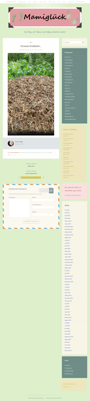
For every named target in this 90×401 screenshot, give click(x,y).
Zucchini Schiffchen (68, 134)
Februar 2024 (68, 254)
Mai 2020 (67, 328)
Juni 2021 (67, 306)
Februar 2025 (68, 221)
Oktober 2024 (68, 232)
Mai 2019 (67, 342)
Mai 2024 (67, 245)
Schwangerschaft (22, 1)
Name (34, 198)
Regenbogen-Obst (68, 147)
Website (34, 212)
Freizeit (67, 71)
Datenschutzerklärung (69, 384)
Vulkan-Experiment (68, 175)
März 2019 (67, 347)
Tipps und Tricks (69, 108)
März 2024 (67, 251)
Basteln (67, 57)
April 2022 (67, 292)
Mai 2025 (67, 212)
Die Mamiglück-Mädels (11, 1)
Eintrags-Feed (68, 368)
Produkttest (68, 93)
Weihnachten (68, 116)
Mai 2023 (67, 273)
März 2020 (67, 334)
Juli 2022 (67, 284)
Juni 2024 (67, 243)
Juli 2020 (67, 323)
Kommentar (12, 198)
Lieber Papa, (66, 152)
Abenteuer (21, 152)
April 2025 (67, 215)
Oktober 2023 (68, 265)
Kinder (43, 152)
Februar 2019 (68, 350)
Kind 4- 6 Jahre (52, 1)
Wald (9, 154)
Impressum (66, 386)
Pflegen (66, 91)
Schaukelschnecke (67, 143)
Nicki (41, 50)
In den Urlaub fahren (31, 172)
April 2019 (67, 345)
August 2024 (68, 237)
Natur (46, 152)
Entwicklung (68, 60)
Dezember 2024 (69, 226)
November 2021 (69, 298)
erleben (39, 152)
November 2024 (69, 229)
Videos (64, 1)
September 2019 (69, 336)
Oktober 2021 (68, 301)
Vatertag (67, 113)
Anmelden (67, 365)
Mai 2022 (67, 289)
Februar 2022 (68, 295)
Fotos (59, 1)
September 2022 (69, 281)
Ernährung (67, 62)
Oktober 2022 (68, 279)
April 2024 (67, 248)
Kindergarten (68, 79)
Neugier (50, 152)
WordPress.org (68, 373)
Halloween (67, 77)
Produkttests (71, 1)
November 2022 (69, 276)
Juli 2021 (67, 303)
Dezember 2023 (69, 259)
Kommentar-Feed (69, 371)
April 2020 (67, 331)
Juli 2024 (67, 240)
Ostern (66, 88)
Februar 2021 (68, 317)
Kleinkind (35, 1)
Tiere (30, 42)
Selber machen (68, 99)
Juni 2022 (67, 287)
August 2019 (68, 339)
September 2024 (69, 234)
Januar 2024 (68, 256)
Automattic (59, 398)
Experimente (68, 65)
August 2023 (68, 267)
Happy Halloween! (76, 195)
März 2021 (67, 314)
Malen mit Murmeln (68, 138)
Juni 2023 (67, 270)
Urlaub (66, 110)
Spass (66, 102)
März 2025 (67, 218)
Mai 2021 (67, 309)
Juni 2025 (67, 210)
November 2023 (69, 262)
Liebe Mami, (66, 170)
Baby (29, 1)
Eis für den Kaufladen (68, 166)
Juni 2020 (67, 325)
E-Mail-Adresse (37, 205)
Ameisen (27, 152)
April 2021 (67, 312)
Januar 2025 (68, 223)
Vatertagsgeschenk (68, 161)
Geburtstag (67, 74)
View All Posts (19, 144)
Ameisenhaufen (33, 152)
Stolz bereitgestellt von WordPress (36, 398)
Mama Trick (31, 165)
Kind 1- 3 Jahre (43, 1)
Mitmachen (68, 82)
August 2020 (68, 320)
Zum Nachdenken (80, 1)
